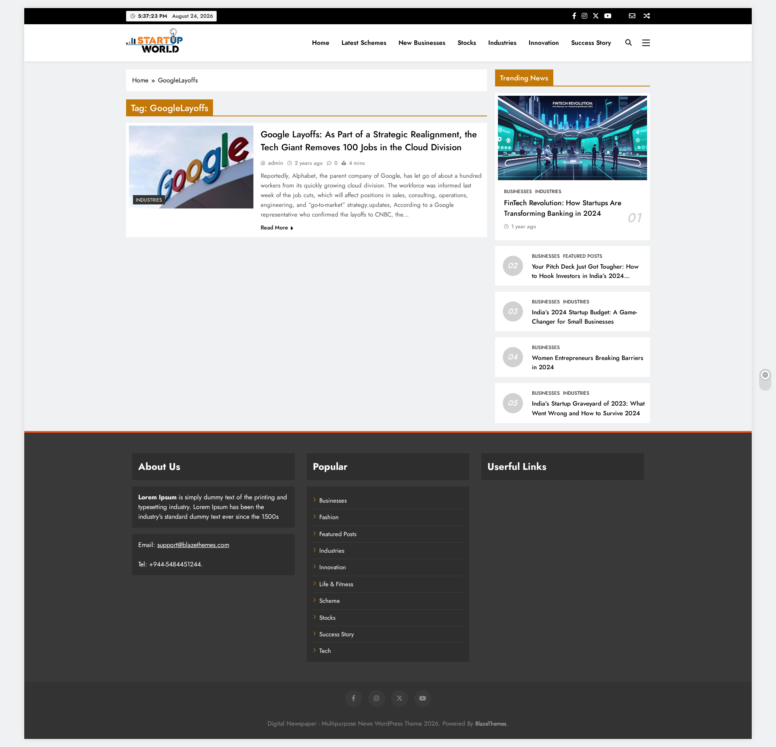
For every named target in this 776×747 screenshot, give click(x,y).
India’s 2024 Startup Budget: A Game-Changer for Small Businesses (584, 317)
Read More (274, 227)
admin (275, 163)
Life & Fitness (336, 584)
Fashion (329, 517)
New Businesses (422, 42)
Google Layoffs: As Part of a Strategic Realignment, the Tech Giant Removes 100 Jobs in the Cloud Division (369, 141)
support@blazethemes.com (193, 544)
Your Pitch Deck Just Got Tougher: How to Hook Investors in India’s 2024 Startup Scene (585, 276)
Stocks (467, 42)
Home (320, 42)
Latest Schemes (364, 42)
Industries (502, 42)
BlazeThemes (490, 724)
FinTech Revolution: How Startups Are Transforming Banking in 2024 (562, 208)
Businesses (518, 191)
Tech (325, 650)
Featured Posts (582, 256)
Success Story (591, 42)
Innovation (544, 42)
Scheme (329, 600)
